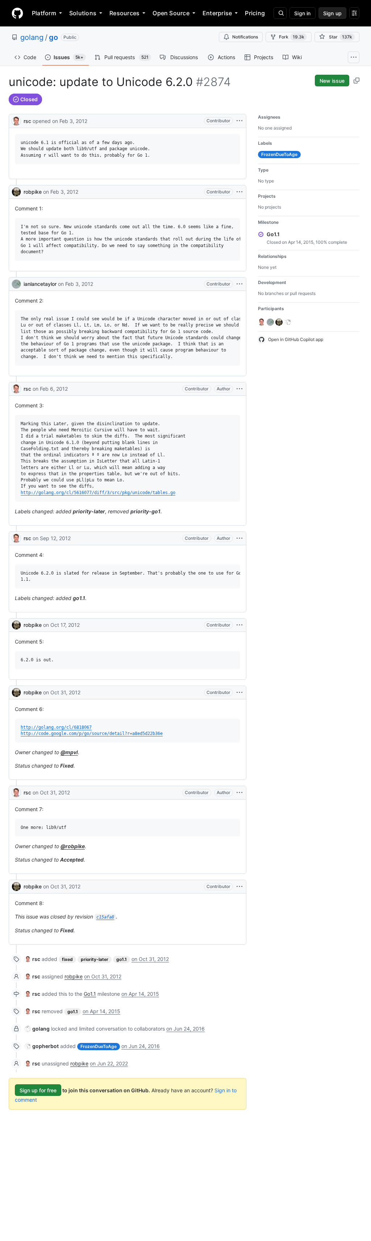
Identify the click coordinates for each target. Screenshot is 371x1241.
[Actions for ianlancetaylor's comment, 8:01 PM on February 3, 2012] (239, 284)
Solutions (82, 13)
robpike (33, 192)
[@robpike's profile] (16, 192)
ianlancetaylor (40, 284)
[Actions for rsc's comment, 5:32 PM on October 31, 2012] (239, 793)
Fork (291, 37)
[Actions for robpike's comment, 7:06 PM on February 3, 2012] (239, 192)
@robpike (73, 846)
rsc (27, 121)
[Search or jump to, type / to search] (280, 13)
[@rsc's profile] (16, 120)
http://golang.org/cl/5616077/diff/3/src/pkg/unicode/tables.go (98, 492)
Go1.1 (90, 994)
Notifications (245, 37)
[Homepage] (17, 13)
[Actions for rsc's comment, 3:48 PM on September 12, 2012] (239, 538)
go (53, 37)
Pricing (255, 13)
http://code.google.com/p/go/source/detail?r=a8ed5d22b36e (92, 733)
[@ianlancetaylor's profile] (16, 284)
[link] (32, 959)
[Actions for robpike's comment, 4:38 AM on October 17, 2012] (239, 625)
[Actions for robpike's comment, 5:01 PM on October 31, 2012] (239, 692)
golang (31, 37)
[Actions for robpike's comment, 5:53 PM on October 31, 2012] (239, 887)
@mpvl (69, 752)
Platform (44, 13)
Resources (124, 13)
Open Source (171, 13)
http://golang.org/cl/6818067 (56, 727)
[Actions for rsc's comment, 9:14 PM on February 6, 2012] (239, 389)
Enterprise (217, 13)
